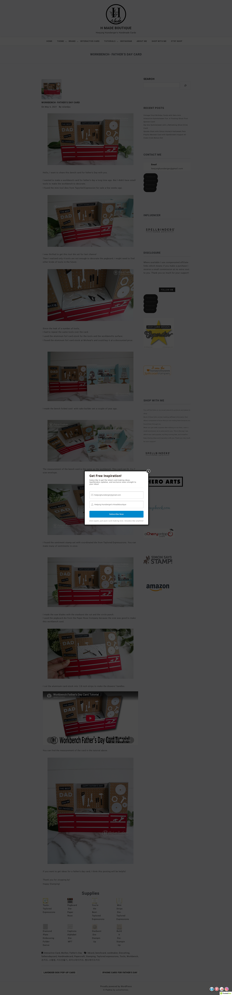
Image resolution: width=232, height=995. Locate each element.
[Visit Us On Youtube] (221, 990)
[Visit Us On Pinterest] (216, 990)
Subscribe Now (116, 514)
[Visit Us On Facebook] (211, 990)
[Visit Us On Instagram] (226, 990)
